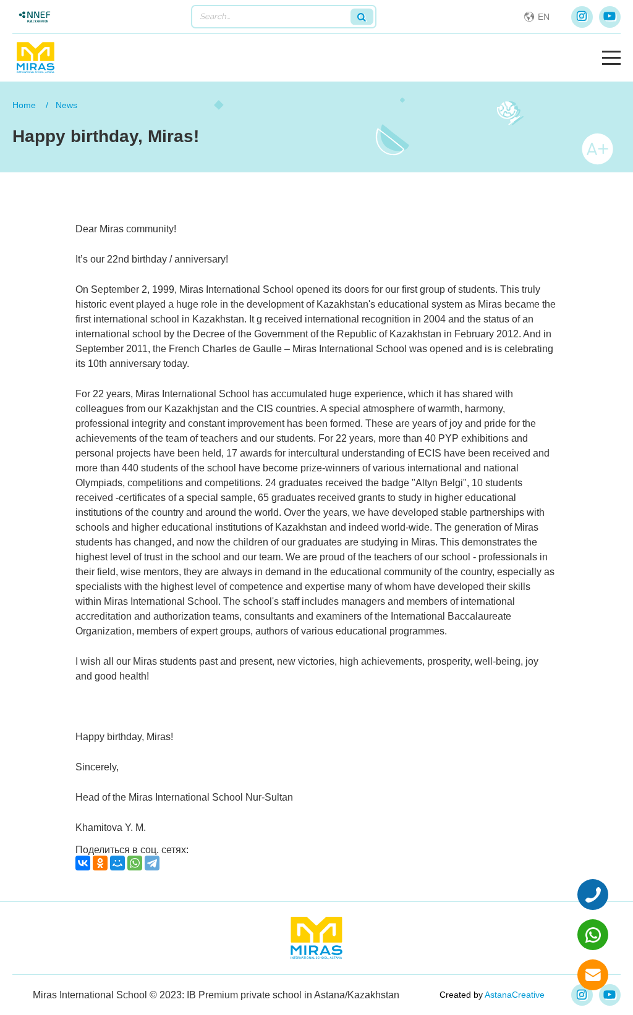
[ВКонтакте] (82, 863)
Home (24, 105)
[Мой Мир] (117, 863)
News (66, 105)
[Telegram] (152, 863)
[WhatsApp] (134, 863)
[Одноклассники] (100, 863)
